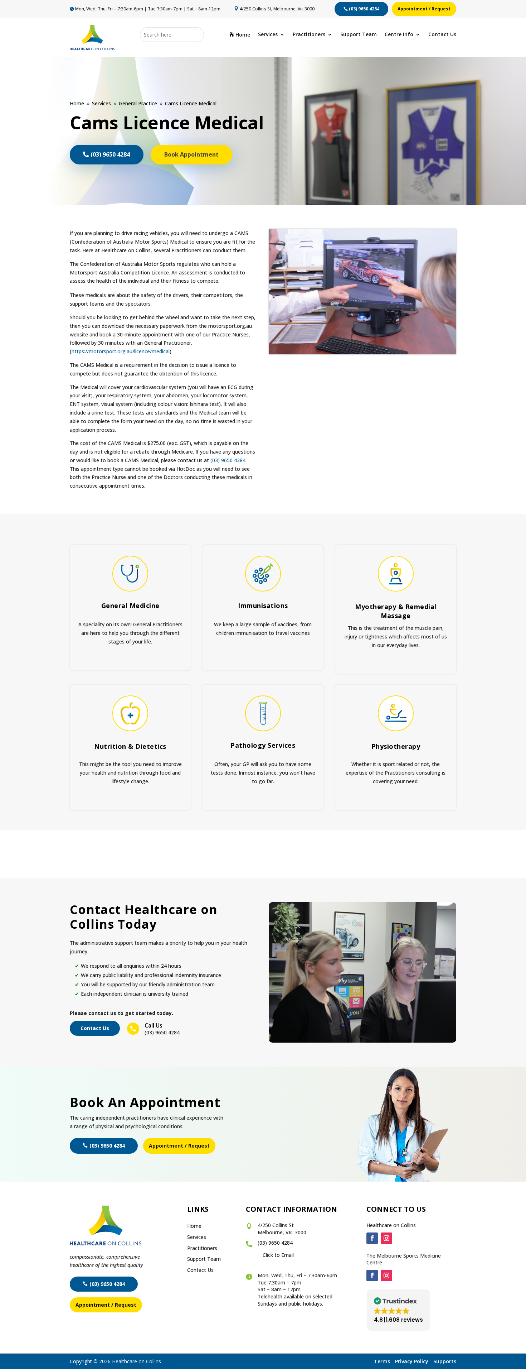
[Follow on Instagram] (386, 1238)
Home (239, 35)
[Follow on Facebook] (372, 1238)
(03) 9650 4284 (364, 9)
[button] (398, 1310)
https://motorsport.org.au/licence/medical (121, 351)
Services (268, 35)
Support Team (358, 35)
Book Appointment (191, 154)
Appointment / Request (424, 9)
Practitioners (309, 35)
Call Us (153, 1025)
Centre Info (399, 35)
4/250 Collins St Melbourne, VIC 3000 (282, 1229)
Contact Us (442, 35)
